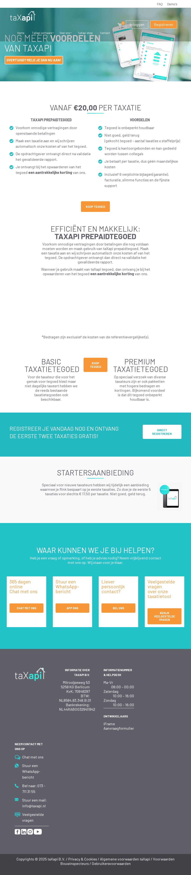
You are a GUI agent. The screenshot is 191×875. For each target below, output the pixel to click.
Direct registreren (162, 431)
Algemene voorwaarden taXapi (125, 859)
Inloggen (137, 24)
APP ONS (72, 608)
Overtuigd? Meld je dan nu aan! (34, 60)
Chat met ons (32, 757)
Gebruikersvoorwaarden (111, 863)
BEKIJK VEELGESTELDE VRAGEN (164, 616)
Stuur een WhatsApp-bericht (31, 771)
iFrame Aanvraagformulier (119, 725)
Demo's (172, 4)
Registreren (163, 24)
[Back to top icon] (169, 865)
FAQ (160, 4)
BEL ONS (118, 608)
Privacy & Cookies (82, 859)
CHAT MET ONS (26, 608)
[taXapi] (22, 16)
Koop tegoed (95, 206)
